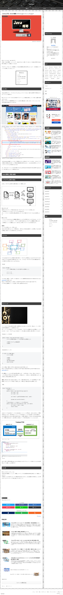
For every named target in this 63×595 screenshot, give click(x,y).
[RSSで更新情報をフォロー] (34, 513)
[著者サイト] (8, 513)
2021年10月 (53, 204)
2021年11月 (53, 201)
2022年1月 (53, 196)
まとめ (50, 226)
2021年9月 (53, 206)
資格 (53, 93)
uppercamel (4, 280)
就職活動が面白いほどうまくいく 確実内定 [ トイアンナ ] (56, 116)
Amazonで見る (56, 122)
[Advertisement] (21, 50)
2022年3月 (53, 191)
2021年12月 (53, 199)
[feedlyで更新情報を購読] (21, 513)
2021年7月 (53, 211)
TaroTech (53, 45)
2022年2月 (53, 193)
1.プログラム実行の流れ (21, 78)
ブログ (53, 86)
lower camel (4, 370)
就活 (53, 91)
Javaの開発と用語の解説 (21, 76)
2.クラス (18, 79)
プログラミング (53, 88)
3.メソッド (19, 81)
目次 (20, 72)
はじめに (50, 219)
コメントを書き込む (21, 582)
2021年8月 (53, 209)
